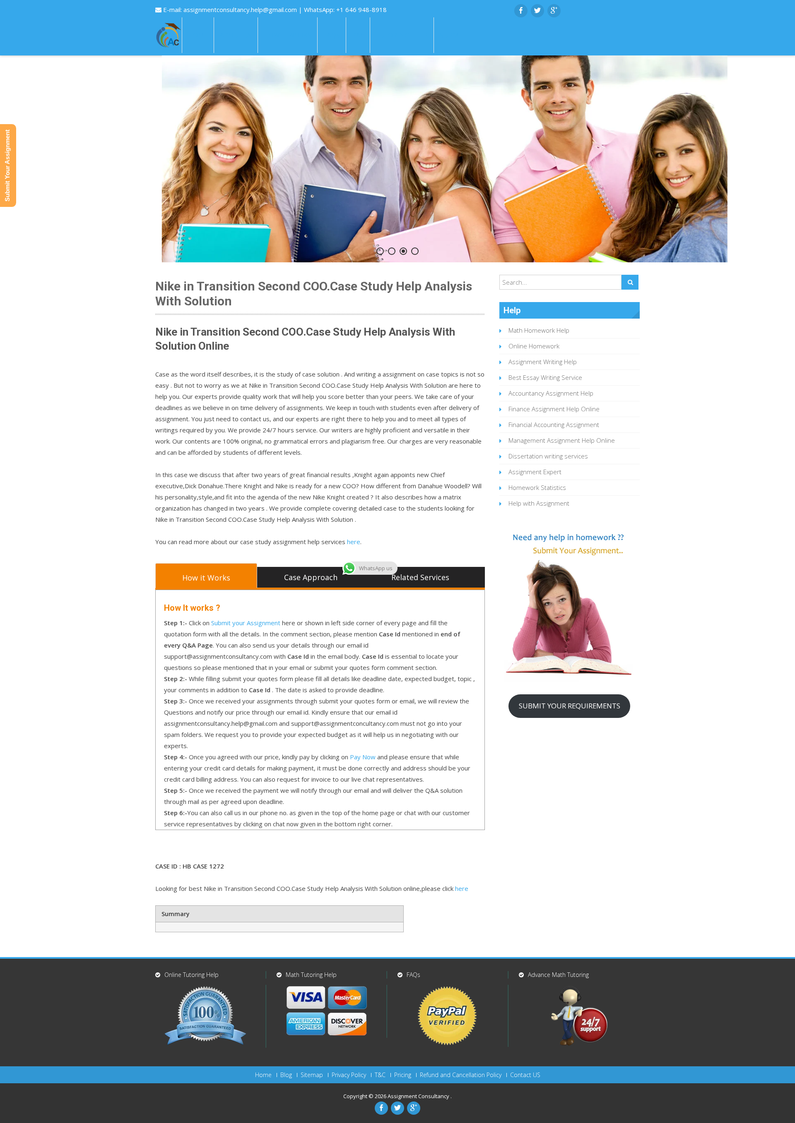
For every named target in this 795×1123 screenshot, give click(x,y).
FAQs (331, 35)
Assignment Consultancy (419, 1096)
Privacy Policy (349, 1075)
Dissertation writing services (548, 456)
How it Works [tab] (206, 578)
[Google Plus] (554, 10)
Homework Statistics (537, 487)
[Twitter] (537, 10)
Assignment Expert (534, 472)
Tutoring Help (402, 35)
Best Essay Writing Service (545, 377)
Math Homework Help (538, 330)
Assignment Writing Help (542, 362)
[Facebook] (521, 10)
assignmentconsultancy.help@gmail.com (241, 9)
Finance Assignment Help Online (554, 409)
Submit (452, 35)
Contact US (525, 1075)
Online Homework (533, 346)
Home (198, 35)
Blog (286, 1075)
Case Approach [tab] (310, 577)
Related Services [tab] (420, 577)
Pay (358, 35)
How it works (287, 35)
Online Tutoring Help (191, 975)
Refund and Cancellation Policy (460, 1075)
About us (236, 35)
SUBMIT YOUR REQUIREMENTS (569, 705)
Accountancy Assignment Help (550, 393)
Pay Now (363, 757)
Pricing (402, 1075)
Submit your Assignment (245, 623)
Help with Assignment (538, 503)
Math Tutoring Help (311, 975)
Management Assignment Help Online (561, 440)
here (353, 542)
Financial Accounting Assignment (553, 424)
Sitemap (312, 1075)
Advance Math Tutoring (558, 975)
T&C (380, 1075)
